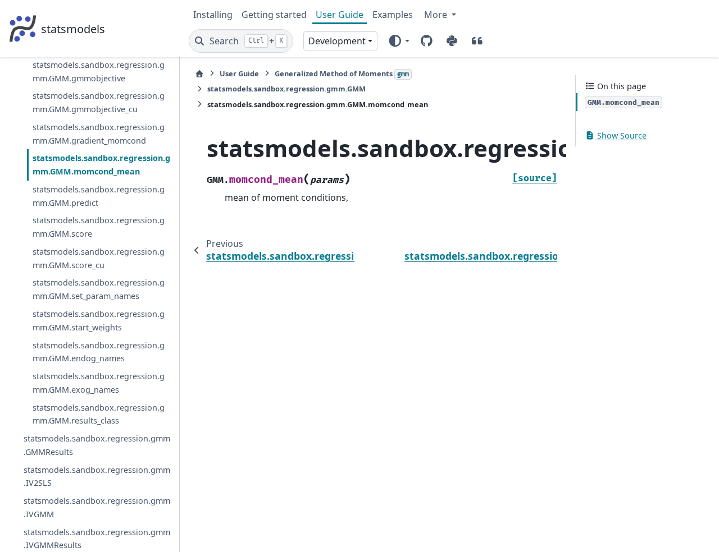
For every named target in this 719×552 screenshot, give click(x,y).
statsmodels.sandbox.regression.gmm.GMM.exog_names (99, 383)
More (436, 14)
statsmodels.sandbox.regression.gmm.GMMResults (97, 445)
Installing (213, 14)
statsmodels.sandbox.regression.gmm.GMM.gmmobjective (99, 71)
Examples (392, 14)
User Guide (339, 14)
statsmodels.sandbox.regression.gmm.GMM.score (99, 227)
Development (337, 41)
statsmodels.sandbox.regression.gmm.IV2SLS (97, 476)
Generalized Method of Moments (342, 73)
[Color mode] (398, 40)
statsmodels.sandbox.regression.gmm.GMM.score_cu (99, 258)
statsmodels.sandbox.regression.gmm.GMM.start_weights (99, 321)
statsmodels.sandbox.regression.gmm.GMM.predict (99, 196)
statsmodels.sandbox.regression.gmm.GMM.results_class (99, 414)
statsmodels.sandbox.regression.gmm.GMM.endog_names (99, 352)
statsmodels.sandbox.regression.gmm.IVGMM (97, 507)
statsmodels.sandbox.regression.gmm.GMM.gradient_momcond (99, 134)
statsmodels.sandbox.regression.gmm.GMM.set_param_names (99, 289)
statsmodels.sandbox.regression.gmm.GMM (286, 89)
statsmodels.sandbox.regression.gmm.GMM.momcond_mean (101, 165)
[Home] (199, 74)
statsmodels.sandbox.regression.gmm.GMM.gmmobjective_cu (99, 102)
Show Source (621, 135)
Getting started (274, 14)
